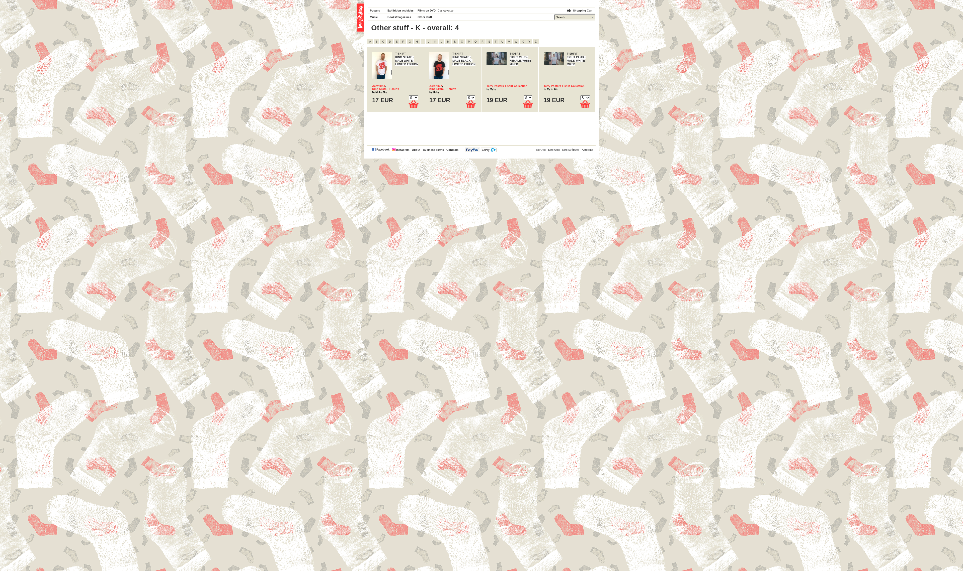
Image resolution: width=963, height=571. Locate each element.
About (416, 149)
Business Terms (433, 149)
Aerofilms (378, 85)
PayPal (481, 150)
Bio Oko (541, 149)
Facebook (382, 149)
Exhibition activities (400, 10)
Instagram (403, 149)
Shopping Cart (582, 10)
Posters (375, 10)
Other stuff (425, 17)
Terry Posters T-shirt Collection (507, 85)
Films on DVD (427, 10)
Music (374, 17)
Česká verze (445, 10)
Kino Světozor (570, 149)
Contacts (452, 149)
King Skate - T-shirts (385, 88)
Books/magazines (399, 17)
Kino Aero (554, 149)
